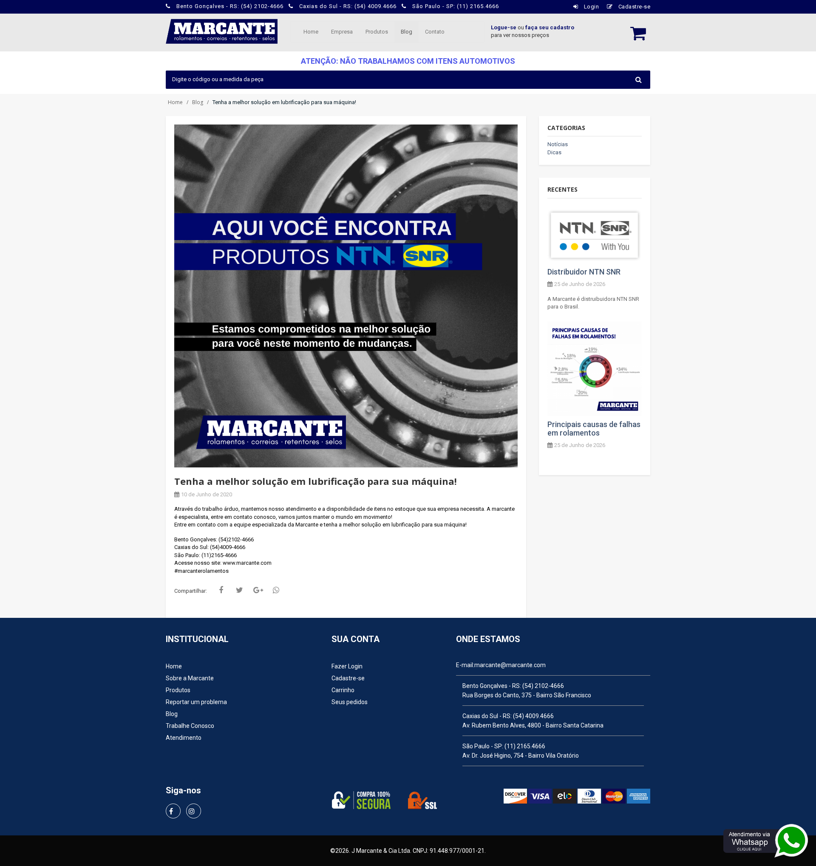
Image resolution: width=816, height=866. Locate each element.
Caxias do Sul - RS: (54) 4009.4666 (348, 6)
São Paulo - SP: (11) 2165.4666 (455, 6)
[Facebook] (173, 811)
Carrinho (343, 690)
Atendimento (183, 737)
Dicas (554, 152)
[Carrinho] (633, 30)
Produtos (377, 31)
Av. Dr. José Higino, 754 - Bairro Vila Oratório (520, 755)
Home (310, 31)
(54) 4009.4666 (533, 716)
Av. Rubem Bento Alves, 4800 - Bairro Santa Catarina (533, 725)
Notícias (557, 144)
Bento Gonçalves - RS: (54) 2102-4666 (230, 6)
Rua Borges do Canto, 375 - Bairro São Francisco (526, 695)
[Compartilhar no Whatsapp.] (278, 590)
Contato (435, 31)
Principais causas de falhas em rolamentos (593, 428)
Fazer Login (347, 666)
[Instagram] (193, 811)
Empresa (342, 31)
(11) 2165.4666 (524, 746)
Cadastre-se (633, 6)
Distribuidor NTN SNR (583, 271)
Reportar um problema (196, 702)
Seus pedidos (350, 702)
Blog (406, 31)
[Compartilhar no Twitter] (241, 590)
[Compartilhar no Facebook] (223, 590)
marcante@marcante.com (510, 665)
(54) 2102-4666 (543, 685)
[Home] (222, 30)
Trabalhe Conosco (190, 725)
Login (590, 6)
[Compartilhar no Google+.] (259, 590)
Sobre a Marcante (190, 678)
